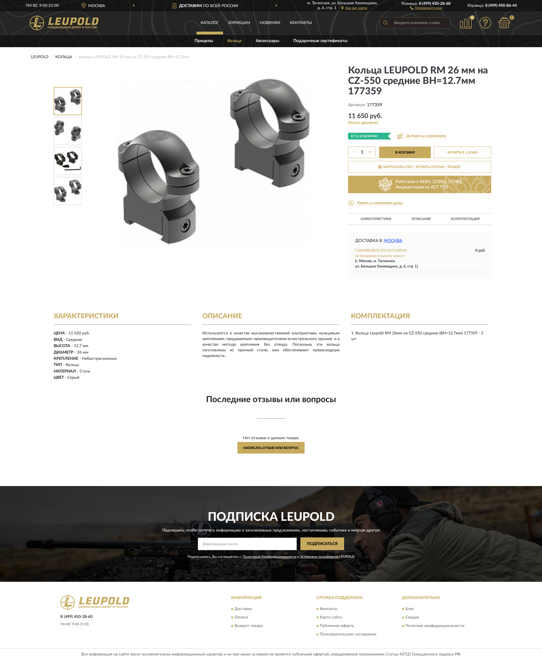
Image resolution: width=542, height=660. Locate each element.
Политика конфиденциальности (434, 626)
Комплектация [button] (465, 219)
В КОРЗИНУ (405, 152)
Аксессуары (267, 41)
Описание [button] (421, 219)
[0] (504, 23)
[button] (426, 7)
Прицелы (203, 41)
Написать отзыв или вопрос (271, 448)
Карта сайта (331, 617)
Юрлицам (239, 23)
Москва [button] (393, 241)
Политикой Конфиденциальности (269, 556)
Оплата (241, 617)
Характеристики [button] (375, 219)
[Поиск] (385, 23)
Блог (409, 609)
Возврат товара (249, 626)
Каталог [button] (210, 23)
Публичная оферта (337, 626)
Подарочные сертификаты (320, 41)
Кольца (234, 41)
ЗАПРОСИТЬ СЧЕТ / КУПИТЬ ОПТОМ (422, 167)
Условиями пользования (319, 556)
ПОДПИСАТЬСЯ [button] (322, 544)
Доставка (243, 609)
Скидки (412, 617)
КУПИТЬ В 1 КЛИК (462, 152)
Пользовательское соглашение (348, 634)
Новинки (270, 23)
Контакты (301, 23)
